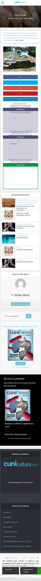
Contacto (7, 512)
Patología (33, 202)
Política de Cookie (10, 532)
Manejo (18, 202)
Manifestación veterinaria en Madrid (25, 227)
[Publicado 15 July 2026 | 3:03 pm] (20, 176)
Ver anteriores (23, 367)
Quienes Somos (9, 536)
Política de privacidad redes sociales (17, 546)
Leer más (30, 566)
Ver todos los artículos (20, 304)
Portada (6, 33)
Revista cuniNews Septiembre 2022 (20, 326)
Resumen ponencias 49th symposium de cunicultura (25, 208)
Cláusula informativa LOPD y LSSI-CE (17, 541)
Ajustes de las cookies (28, 571)
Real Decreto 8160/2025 (24, 262)
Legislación (28, 224)
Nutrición (26, 202)
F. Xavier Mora (27, 18)
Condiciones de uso (10, 522)
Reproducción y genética (24, 204)
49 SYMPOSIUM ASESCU (24, 250)
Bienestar (19, 200)
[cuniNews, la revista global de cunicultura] (20, 2)
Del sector (19, 224)
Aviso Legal (7, 527)
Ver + (15, 367)
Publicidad (7, 517)
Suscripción (20, 363)
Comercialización (22, 236)
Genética (34, 200)
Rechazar (8, 569)
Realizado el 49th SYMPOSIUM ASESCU (23, 214)
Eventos (26, 200)
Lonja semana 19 (22, 238)
